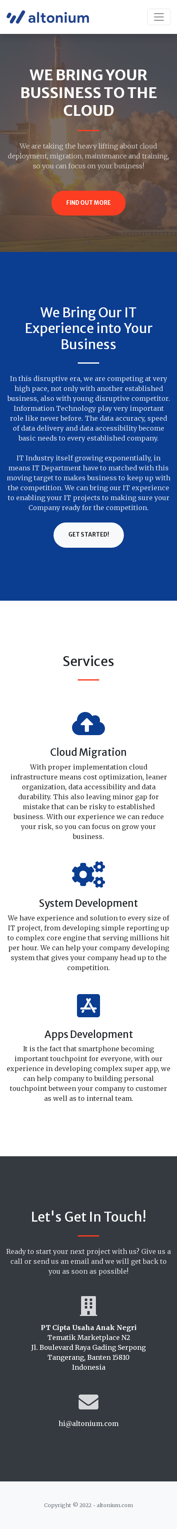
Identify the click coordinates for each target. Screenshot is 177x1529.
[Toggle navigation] (158, 17)
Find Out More (88, 202)
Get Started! (88, 534)
